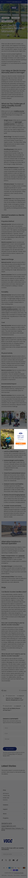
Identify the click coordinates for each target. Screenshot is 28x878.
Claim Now (20, 443)
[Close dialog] (26, 429)
